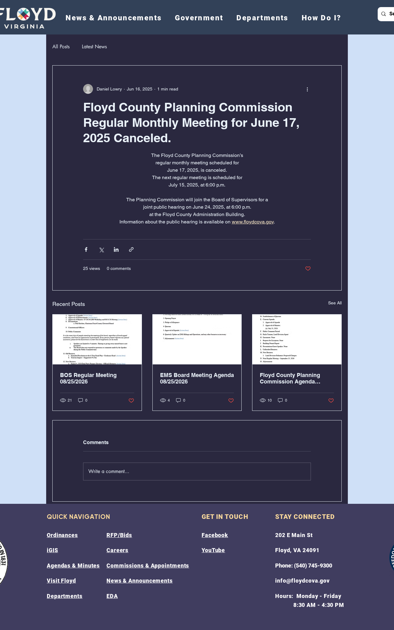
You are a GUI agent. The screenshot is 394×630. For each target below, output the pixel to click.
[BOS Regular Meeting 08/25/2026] (97, 339)
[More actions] (307, 89)
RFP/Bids (119, 535)
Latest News (94, 46)
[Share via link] (131, 249)
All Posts (61, 46)
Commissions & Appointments (148, 565)
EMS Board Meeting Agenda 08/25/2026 (197, 378)
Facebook (215, 535)
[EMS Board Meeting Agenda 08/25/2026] (197, 339)
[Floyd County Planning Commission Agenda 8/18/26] (296, 339)
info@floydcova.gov (302, 580)
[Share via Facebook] (86, 249)
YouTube (213, 550)
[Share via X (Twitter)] (101, 249)
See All (335, 302)
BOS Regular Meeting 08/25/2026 (88, 378)
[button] (199, 18)
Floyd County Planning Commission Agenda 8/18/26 (290, 378)
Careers (117, 550)
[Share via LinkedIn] (116, 249)
